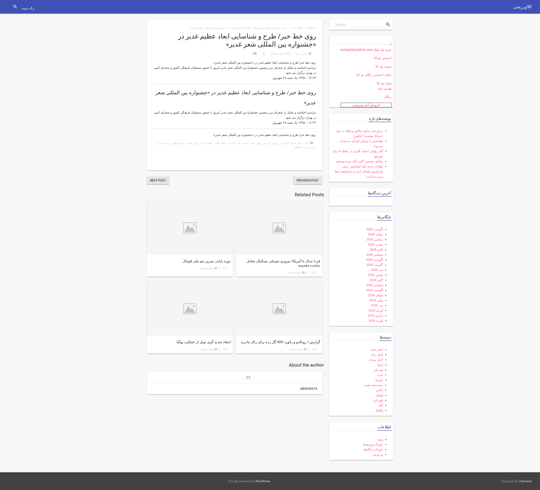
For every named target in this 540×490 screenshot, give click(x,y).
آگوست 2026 (374, 229)
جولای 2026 (375, 234)
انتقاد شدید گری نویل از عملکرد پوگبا (204, 342)
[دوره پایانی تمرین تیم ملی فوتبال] (190, 228)
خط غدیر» (206, 143)
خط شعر (220, 143)
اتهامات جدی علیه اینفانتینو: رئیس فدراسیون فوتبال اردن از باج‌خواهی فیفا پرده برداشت (359, 171)
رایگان (388, 96)
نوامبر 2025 (375, 244)
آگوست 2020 (374, 264)
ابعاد (307, 143)
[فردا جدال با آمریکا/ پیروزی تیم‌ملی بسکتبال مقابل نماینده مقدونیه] (279, 228)
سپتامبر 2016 (374, 285)
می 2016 (377, 305)
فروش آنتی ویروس (366, 105)
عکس (379, 390)
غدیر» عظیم (301, 147)
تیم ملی (378, 369)
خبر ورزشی (263, 143)
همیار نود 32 (384, 83)
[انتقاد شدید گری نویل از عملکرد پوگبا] (190, 309)
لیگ (381, 405)
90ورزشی (522, 6)
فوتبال (379, 395)
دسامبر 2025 (375, 239)
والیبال (379, 410)
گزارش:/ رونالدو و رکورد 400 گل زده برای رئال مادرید (280, 342)
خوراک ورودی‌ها (373, 444)
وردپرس (378, 454)
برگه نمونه (28, 8)
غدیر (313, 147)
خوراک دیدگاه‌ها (373, 449)
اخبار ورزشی (280, 143)
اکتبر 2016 (376, 280)
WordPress (262, 481)
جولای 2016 (375, 295)
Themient (525, 481)
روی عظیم (178, 143)
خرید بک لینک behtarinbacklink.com (366, 50)
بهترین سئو (385, 88)
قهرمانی (378, 400)
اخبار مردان (376, 359)
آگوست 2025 (374, 259)
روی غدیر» (163, 143)
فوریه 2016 (376, 320)
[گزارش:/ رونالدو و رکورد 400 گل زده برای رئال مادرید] (279, 309)
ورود (380, 439)
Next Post (158, 180)
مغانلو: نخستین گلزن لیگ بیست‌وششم (359, 161)
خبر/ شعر (248, 143)
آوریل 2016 (376, 310)
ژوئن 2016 (376, 300)
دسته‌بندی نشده (373, 385)
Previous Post (308, 180)
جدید (380, 375)
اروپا (380, 364)
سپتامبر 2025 (374, 254)
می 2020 (377, 270)
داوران (379, 380)
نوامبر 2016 (375, 275)
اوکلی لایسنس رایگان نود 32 (374, 74)
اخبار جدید (297, 27)
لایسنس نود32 (383, 58)
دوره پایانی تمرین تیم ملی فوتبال (207, 261)
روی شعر (192, 143)
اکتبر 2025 (376, 249)
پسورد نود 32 (383, 66)
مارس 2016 (375, 315)
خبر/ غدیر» (234, 143)
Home (311, 27)
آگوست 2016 (374, 290)
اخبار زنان (377, 354)
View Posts (308, 388)
